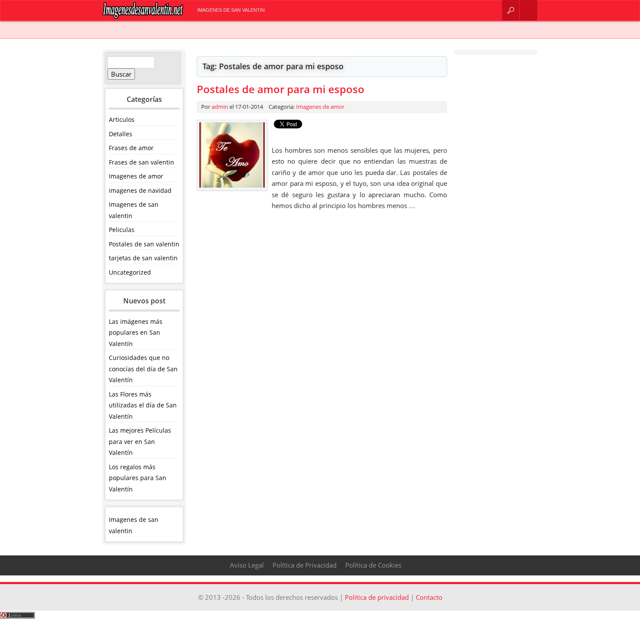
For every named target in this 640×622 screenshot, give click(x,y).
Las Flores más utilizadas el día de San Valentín (143, 405)
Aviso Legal (247, 565)
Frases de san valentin (141, 162)
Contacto (529, 10)
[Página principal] (143, 16)
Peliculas (122, 229)
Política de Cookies (373, 565)
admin (220, 107)
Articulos (122, 119)
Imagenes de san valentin (231, 10)
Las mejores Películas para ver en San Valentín (140, 441)
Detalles (120, 134)
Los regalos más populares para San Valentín (137, 478)
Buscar (511, 10)
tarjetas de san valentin (143, 258)
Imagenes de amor (136, 176)
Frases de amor (131, 148)
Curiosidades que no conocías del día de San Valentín (143, 368)
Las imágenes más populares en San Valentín (135, 332)
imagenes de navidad (140, 190)
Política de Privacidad (305, 565)
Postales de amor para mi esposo (280, 89)
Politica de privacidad (377, 597)
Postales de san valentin (144, 244)
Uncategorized (130, 272)
